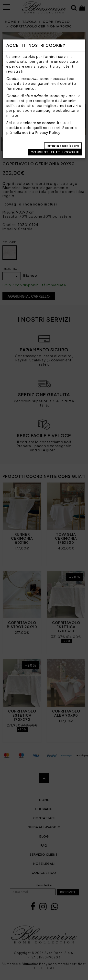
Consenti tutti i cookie (55, 152)
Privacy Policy (47, 132)
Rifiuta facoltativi (63, 146)
